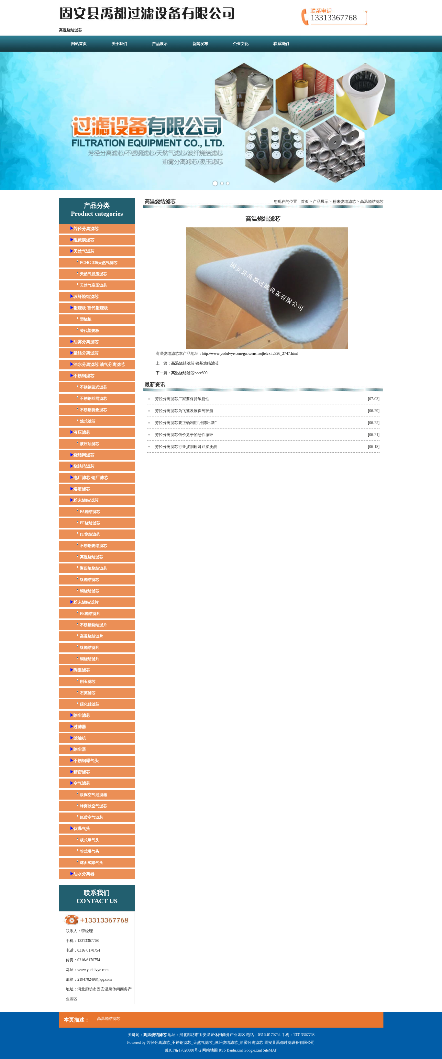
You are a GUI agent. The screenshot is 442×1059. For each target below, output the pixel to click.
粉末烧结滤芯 (86, 500)
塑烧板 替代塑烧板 (90, 307)
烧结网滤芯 (83, 455)
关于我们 (119, 43)
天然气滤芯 (83, 251)
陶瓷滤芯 (81, 670)
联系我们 (281, 43)
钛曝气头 (81, 828)
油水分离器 (83, 873)
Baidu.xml (235, 1050)
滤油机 (79, 738)
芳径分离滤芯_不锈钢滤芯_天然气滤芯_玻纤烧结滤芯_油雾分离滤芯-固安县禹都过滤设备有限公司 (231, 1042)
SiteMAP (270, 1050)
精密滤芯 (81, 772)
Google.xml (253, 1050)
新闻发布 (200, 43)
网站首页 (79, 43)
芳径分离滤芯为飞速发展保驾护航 (184, 411)
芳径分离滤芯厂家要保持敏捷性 (182, 399)
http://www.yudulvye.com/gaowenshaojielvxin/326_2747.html (250, 353)
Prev (8, 121)
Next (433, 121)
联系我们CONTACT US (96, 896)
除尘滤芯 (81, 715)
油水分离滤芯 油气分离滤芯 (99, 364)
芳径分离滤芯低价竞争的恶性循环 (184, 434)
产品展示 (160, 43)
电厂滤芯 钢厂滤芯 (90, 477)
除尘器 (79, 749)
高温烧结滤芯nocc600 (189, 373)
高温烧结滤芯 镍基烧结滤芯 (195, 363)
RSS (222, 1050)
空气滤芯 (81, 783)
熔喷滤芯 (81, 488)
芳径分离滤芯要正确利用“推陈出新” (185, 422)
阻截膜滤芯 (83, 239)
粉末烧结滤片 (86, 602)
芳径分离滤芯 (86, 228)
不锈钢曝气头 (86, 760)
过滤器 (79, 726)
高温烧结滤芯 (371, 201)
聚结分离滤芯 (86, 353)
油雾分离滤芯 (86, 341)
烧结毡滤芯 (83, 466)
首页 (305, 201)
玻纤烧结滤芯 (86, 296)
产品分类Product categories (97, 209)
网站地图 (210, 1050)
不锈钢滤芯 (83, 375)
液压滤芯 (81, 432)
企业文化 (241, 43)
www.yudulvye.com (92, 969)
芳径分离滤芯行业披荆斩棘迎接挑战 (186, 446)
